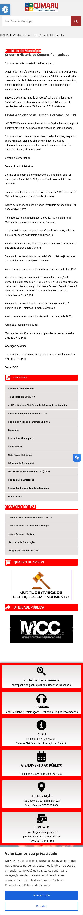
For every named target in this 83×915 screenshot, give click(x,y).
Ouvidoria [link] (41, 707)
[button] (36, 640)
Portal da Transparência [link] (41, 680)
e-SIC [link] (41, 734)
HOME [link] (4, 35)
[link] (5, 9)
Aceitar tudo (41, 895)
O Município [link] (21, 35)
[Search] (76, 21)
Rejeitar (41, 906)
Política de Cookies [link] (37, 885)
